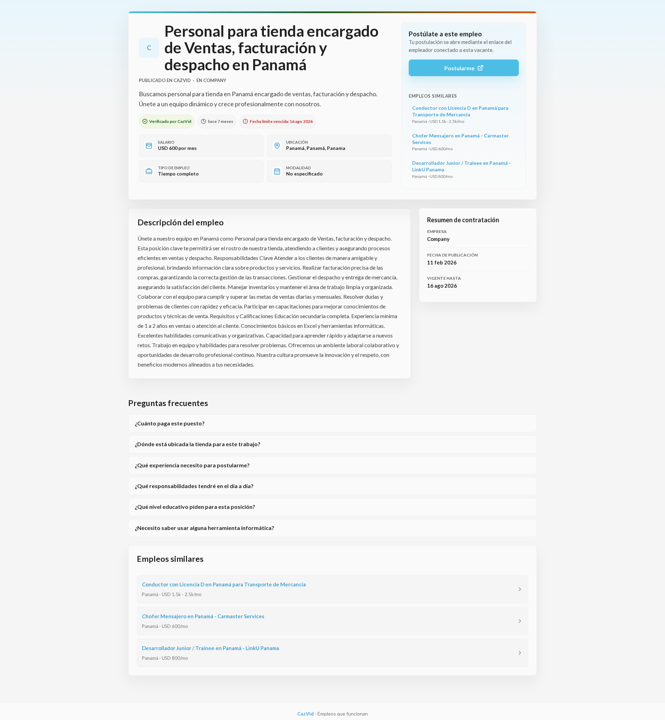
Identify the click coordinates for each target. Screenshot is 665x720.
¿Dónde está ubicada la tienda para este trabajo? (197, 444)
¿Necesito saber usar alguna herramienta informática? (204, 527)
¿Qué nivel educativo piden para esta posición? (195, 506)
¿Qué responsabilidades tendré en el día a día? (194, 486)
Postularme (459, 68)
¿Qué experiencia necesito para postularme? (192, 465)
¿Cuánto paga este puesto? (170, 423)
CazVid (305, 714)
